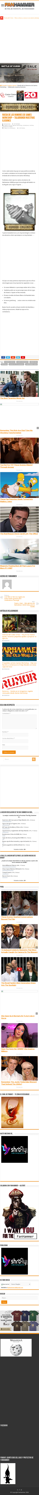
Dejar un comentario (9, 128)
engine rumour (12, 85)
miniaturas (26, 125)
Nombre (5, 732)
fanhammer (7, 124)
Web (3, 745)
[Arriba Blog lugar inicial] (19, 72)
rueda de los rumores (16, 364)
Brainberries (19, 401)
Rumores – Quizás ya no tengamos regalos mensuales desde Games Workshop (17, 692)
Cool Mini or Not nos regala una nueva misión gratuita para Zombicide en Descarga (14, 598)
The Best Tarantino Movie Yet (12, 398)
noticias (31, 125)
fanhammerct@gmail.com (15, 1287)
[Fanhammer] (19, 5)
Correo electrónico (8, 738)
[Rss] (17, 1490)
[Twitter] (21, 1490)
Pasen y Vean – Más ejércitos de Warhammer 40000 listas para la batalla (24, 604)
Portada (4, 85)
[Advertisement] (19, 40)
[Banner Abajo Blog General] (19, 1321)
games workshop (17, 125)
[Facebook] (19, 1490)
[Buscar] (34, 759)
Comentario (6, 713)
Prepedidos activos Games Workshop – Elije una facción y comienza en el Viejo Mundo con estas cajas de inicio (19, 665)
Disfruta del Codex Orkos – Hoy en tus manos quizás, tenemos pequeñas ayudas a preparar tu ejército (19, 636)
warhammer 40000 (7, 126)
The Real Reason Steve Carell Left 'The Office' (19, 534)
